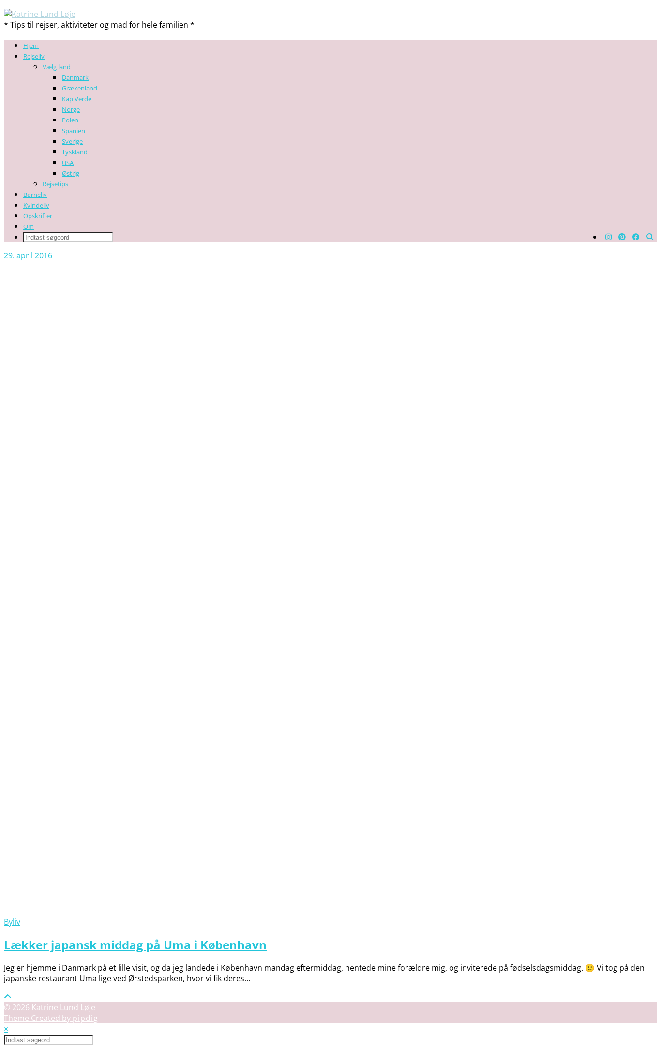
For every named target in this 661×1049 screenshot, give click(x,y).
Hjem (31, 45)
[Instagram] (608, 236)
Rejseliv (34, 56)
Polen (70, 120)
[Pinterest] (622, 236)
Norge (71, 109)
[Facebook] (636, 236)
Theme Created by (51, 1018)
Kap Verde (76, 98)
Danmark (75, 77)
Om (28, 226)
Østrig (70, 173)
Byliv (12, 921)
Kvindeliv (36, 205)
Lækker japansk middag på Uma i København (135, 945)
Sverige (72, 141)
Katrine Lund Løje (63, 1007)
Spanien (73, 130)
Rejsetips (55, 184)
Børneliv (35, 194)
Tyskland (75, 152)
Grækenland (79, 88)
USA (68, 162)
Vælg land (57, 66)
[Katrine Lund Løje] (39, 14)
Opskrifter (37, 215)
